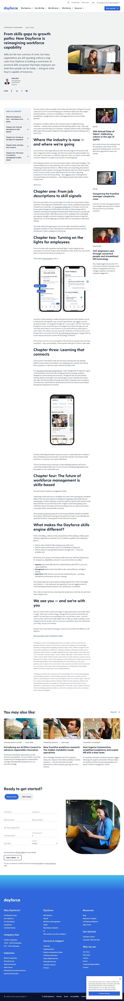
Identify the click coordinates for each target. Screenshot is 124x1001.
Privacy (59, 996)
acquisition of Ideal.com (62, 207)
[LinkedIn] (17, 90)
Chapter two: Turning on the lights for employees (15, 138)
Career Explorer (47, 258)
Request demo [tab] (12, 797)
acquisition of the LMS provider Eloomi (49, 371)
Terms (66, 996)
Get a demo (11, 857)
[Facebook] (11, 90)
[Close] (120, 979)
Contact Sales (76, 2)
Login (92, 2)
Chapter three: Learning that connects (14, 146)
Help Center (85, 2)
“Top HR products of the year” (68, 333)
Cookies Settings (104, 993)
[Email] (26, 90)
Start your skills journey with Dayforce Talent (48, 636)
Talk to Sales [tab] (26, 797)
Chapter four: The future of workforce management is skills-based (14, 156)
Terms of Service (51, 863)
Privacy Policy (20, 852)
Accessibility (74, 996)
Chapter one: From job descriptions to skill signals (14, 129)
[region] (104, 987)
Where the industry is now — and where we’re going (14, 119)
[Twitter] (22, 90)
